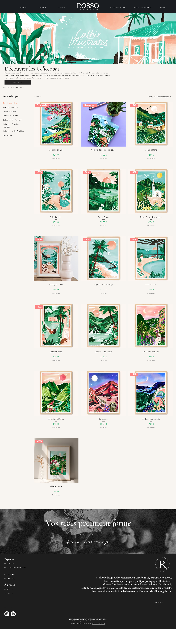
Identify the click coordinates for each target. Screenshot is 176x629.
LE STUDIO (9, 589)
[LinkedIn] (13, 613)
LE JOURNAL (9, 579)
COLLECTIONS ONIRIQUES (15, 568)
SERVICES (8, 593)
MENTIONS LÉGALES (98, 624)
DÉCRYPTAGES (10, 574)
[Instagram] (6, 613)
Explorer (9, 559)
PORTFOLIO (9, 563)
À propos (9, 584)
